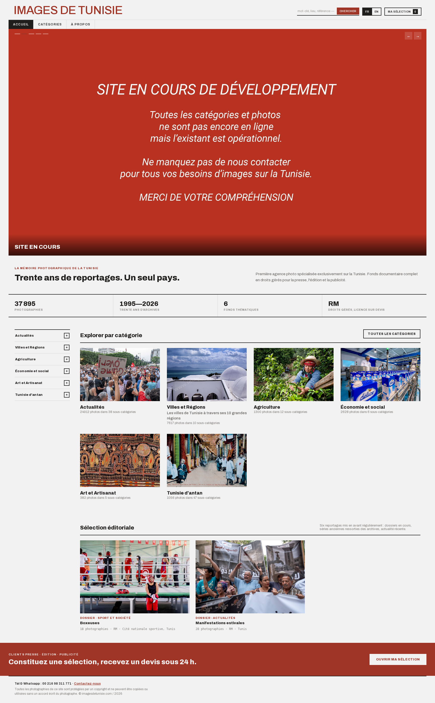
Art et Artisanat (28, 383)
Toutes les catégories (392, 334)
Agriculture (25, 359)
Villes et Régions (30, 347)
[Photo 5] (45, 33)
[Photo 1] (17, 33)
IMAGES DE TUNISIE (68, 10)
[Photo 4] (38, 33)
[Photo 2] (24, 33)
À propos (80, 24)
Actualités (24, 335)
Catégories (50, 24)
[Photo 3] (31, 33)
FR (367, 11)
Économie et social (32, 371)
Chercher (348, 11)
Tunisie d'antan (29, 395)
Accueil (21, 24)
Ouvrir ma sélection (398, 659)
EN (376, 11)
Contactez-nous (87, 683)
